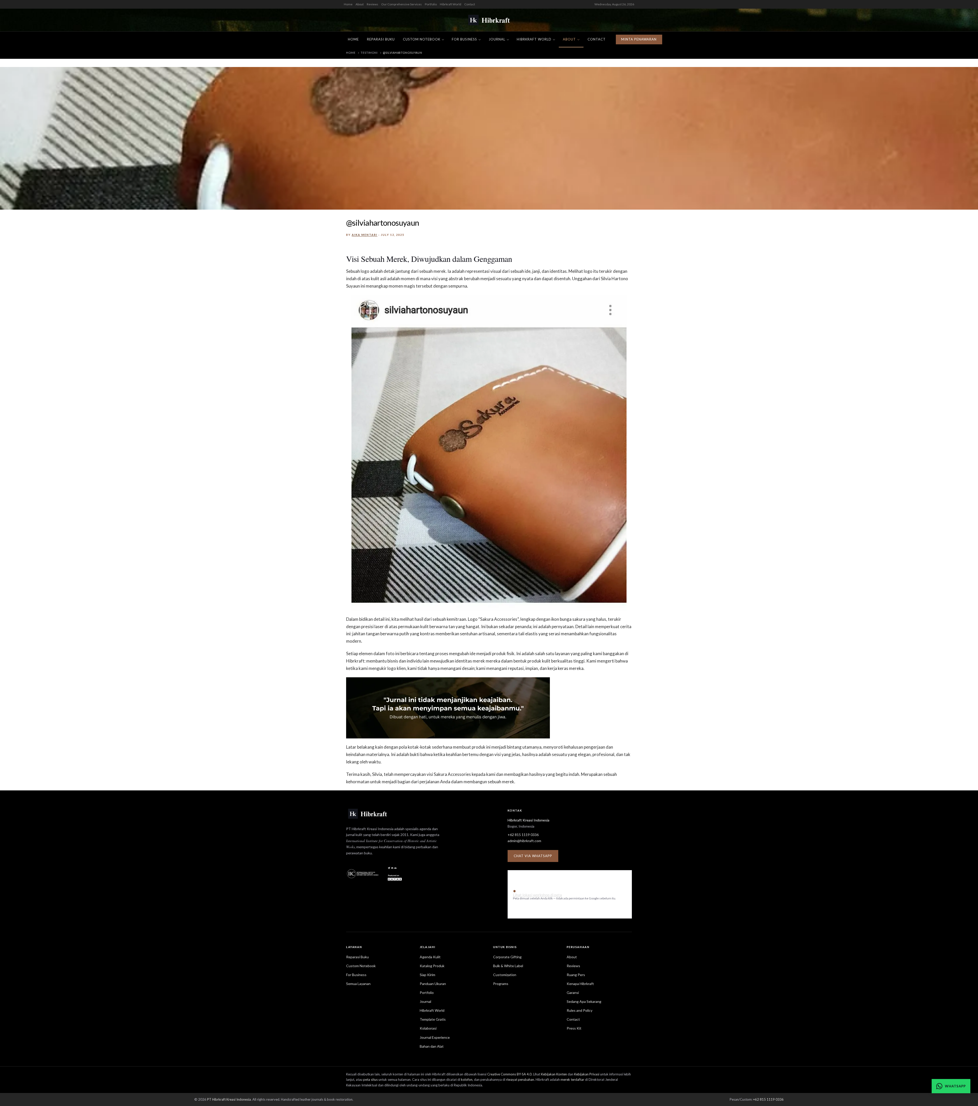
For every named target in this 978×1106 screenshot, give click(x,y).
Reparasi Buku (381, 39)
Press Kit (574, 1028)
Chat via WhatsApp (533, 856)
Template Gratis (433, 1019)
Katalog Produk (432, 966)
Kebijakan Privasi (586, 1074)
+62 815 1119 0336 (523, 834)
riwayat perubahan (520, 1079)
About (360, 4)
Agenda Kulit (430, 957)
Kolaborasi (428, 1028)
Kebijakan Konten (554, 1074)
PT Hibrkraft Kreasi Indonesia (229, 1099)
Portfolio (431, 4)
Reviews (372, 4)
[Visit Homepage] (489, 20)
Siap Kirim (427, 975)
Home (348, 4)
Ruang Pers (576, 975)
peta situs (370, 1079)
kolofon (466, 1079)
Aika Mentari (364, 234)
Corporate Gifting (507, 957)
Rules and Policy (579, 1010)
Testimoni (369, 52)
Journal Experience (435, 1037)
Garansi (573, 992)
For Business (464, 39)
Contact (469, 4)
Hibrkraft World (450, 4)
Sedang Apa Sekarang (584, 1001)
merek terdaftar (572, 1079)
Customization (504, 975)
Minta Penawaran (639, 39)
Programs (500, 983)
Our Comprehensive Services (401, 4)
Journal (497, 39)
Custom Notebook (421, 39)
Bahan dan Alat (432, 1046)
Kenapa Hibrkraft (580, 983)
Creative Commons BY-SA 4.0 (509, 1074)
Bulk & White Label (508, 966)
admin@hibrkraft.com (524, 841)
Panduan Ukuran (433, 983)
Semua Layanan (358, 983)
